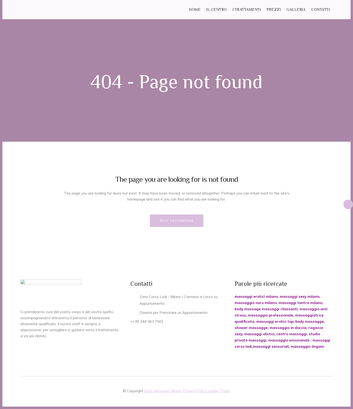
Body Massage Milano (162, 391)
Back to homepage (177, 220)
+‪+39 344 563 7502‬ (147, 321)
